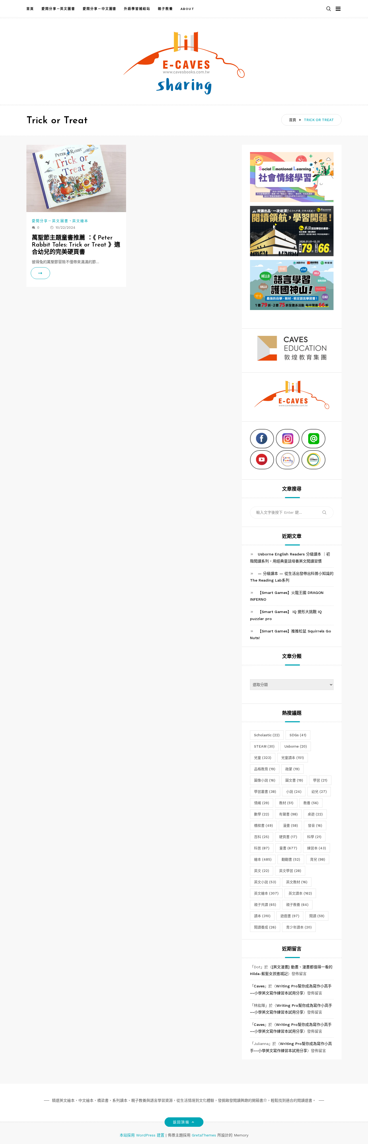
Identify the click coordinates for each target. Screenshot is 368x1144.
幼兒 (319, 792)
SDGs (298, 735)
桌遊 (315, 814)
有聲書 (288, 814)
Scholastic (267, 735)
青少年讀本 (299, 927)
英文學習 (290, 871)
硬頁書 (288, 837)
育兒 (317, 859)
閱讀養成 (265, 927)
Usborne (295, 746)
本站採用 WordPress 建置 (143, 1135)
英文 (261, 871)
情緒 (261, 803)
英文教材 (296, 882)
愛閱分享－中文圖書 (99, 9)
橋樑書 (263, 825)
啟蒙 (292, 769)
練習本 (316, 848)
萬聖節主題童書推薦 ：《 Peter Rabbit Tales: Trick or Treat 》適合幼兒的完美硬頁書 (76, 245)
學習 (320, 780)
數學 (261, 814)
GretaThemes (204, 1135)
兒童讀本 (292, 758)
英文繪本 (80, 221)
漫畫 (290, 825)
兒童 (262, 758)
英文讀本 (300, 893)
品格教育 (264, 769)
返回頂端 (181, 1122)
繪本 (263, 859)
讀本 (262, 916)
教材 (286, 803)
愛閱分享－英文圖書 (58, 9)
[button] (329, 9)
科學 (314, 837)
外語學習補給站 (137, 9)
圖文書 (294, 780)
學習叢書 (265, 792)
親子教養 (165, 9)
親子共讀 (265, 905)
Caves (259, 986)
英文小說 (265, 882)
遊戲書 (289, 916)
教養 (310, 803)
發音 (315, 825)
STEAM (264, 746)
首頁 (30, 9)
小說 (293, 792)
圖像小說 (264, 780)
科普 (261, 848)
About (187, 9)
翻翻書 (291, 859)
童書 (288, 848)
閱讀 (316, 916)
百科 (261, 837)
